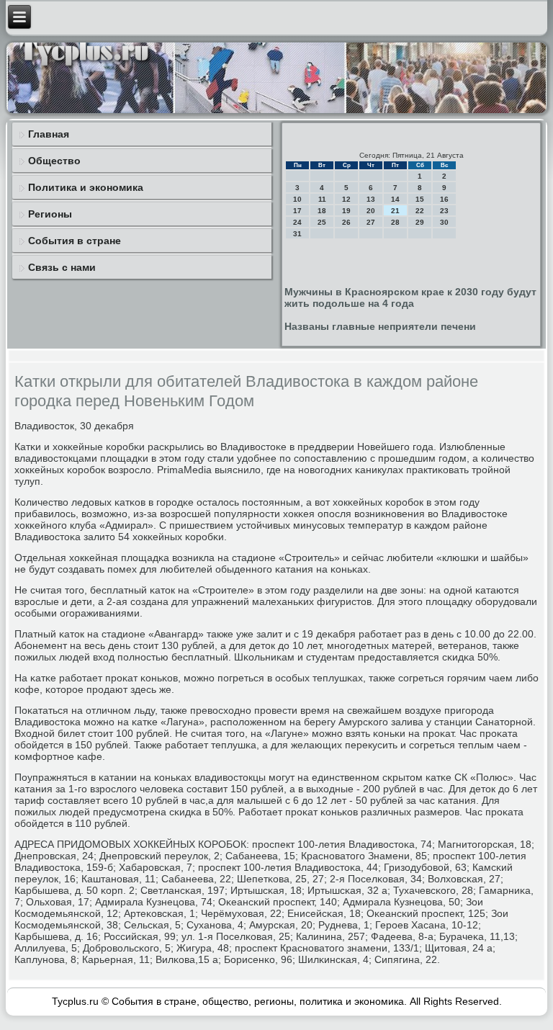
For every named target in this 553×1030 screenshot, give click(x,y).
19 (346, 211)
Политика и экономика (85, 187)
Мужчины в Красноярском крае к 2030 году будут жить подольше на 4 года (410, 297)
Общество (54, 160)
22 (419, 211)
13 (371, 199)
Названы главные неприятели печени (380, 326)
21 (395, 211)
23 (444, 211)
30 (444, 222)
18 (322, 211)
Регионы (50, 214)
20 (371, 211)
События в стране (74, 240)
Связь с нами (62, 267)
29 (419, 222)
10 (297, 199)
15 (419, 199)
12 (346, 199)
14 (395, 199)
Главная (48, 134)
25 (322, 222)
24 (297, 222)
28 (395, 222)
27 (371, 222)
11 (322, 199)
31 (297, 234)
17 (297, 211)
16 (444, 199)
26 (346, 222)
